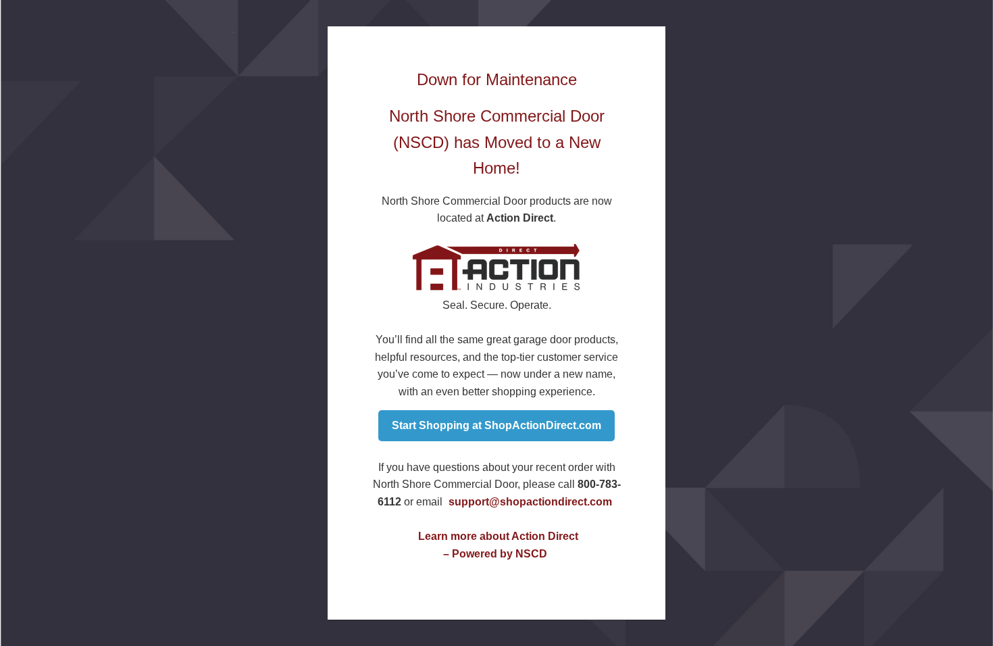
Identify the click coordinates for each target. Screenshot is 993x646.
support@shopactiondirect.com (530, 501)
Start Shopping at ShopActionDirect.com (496, 425)
